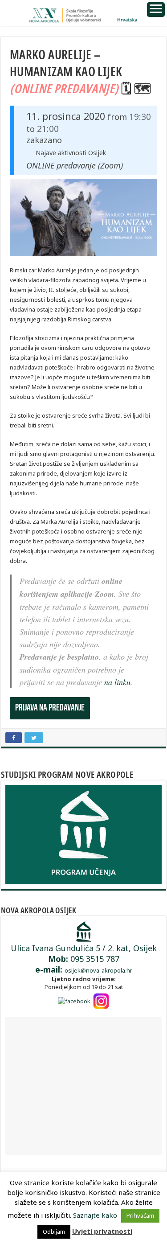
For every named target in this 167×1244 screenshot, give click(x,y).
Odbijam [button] (54, 1232)
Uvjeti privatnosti (102, 1231)
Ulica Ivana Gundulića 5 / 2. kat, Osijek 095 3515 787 (84, 959)
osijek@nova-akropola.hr (98, 970)
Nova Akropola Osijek (39, 910)
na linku (117, 682)
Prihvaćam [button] (140, 1215)
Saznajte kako (95, 1215)
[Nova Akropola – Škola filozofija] (83, 13)
